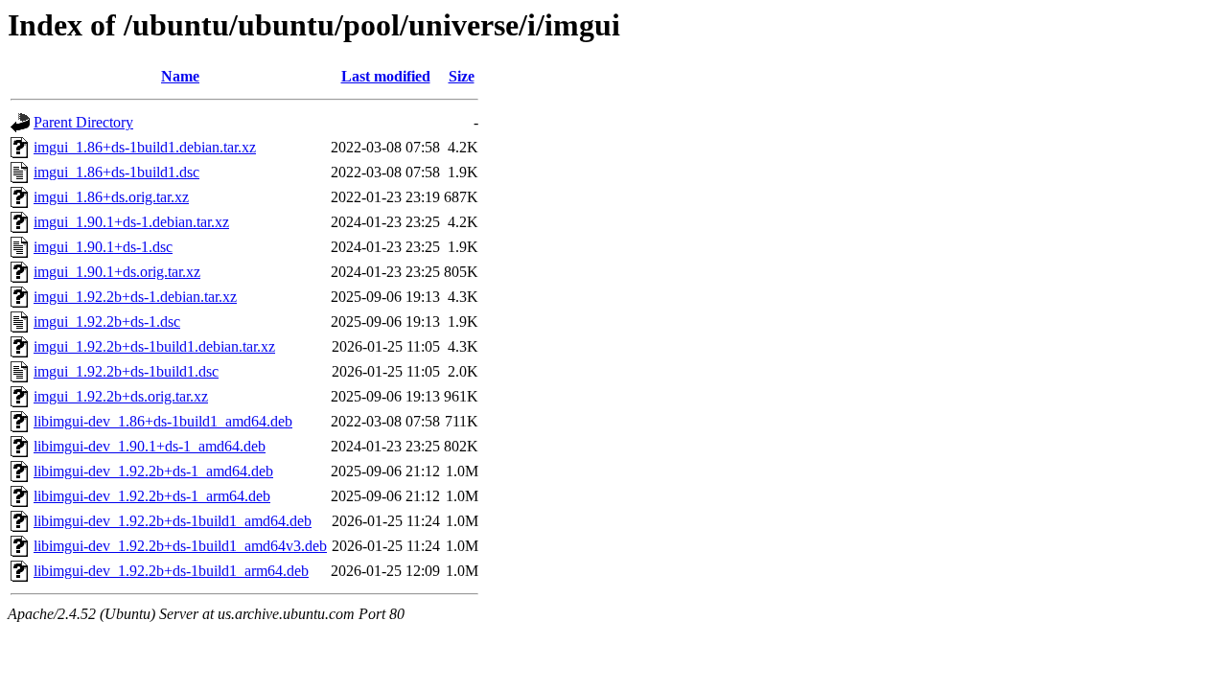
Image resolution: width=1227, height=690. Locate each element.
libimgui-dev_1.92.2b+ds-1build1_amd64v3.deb (180, 546)
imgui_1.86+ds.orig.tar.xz (111, 197)
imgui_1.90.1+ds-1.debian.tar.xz (131, 222)
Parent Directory (83, 122)
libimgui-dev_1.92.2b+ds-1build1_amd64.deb (173, 521)
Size (462, 76)
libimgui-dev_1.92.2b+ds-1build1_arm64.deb (171, 571)
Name (180, 76)
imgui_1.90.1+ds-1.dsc (103, 247)
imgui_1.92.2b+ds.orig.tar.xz (121, 396)
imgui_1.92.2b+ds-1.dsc (107, 321)
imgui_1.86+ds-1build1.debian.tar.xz (145, 147)
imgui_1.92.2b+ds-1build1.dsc (126, 371)
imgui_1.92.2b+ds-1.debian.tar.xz (135, 296)
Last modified (385, 76)
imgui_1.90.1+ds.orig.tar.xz (117, 272)
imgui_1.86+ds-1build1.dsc (116, 172)
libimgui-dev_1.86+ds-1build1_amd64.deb (163, 421)
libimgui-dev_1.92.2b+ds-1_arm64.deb (152, 496)
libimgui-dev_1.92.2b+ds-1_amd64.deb (153, 471)
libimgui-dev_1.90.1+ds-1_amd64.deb (150, 446)
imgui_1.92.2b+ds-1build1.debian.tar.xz (154, 346)
